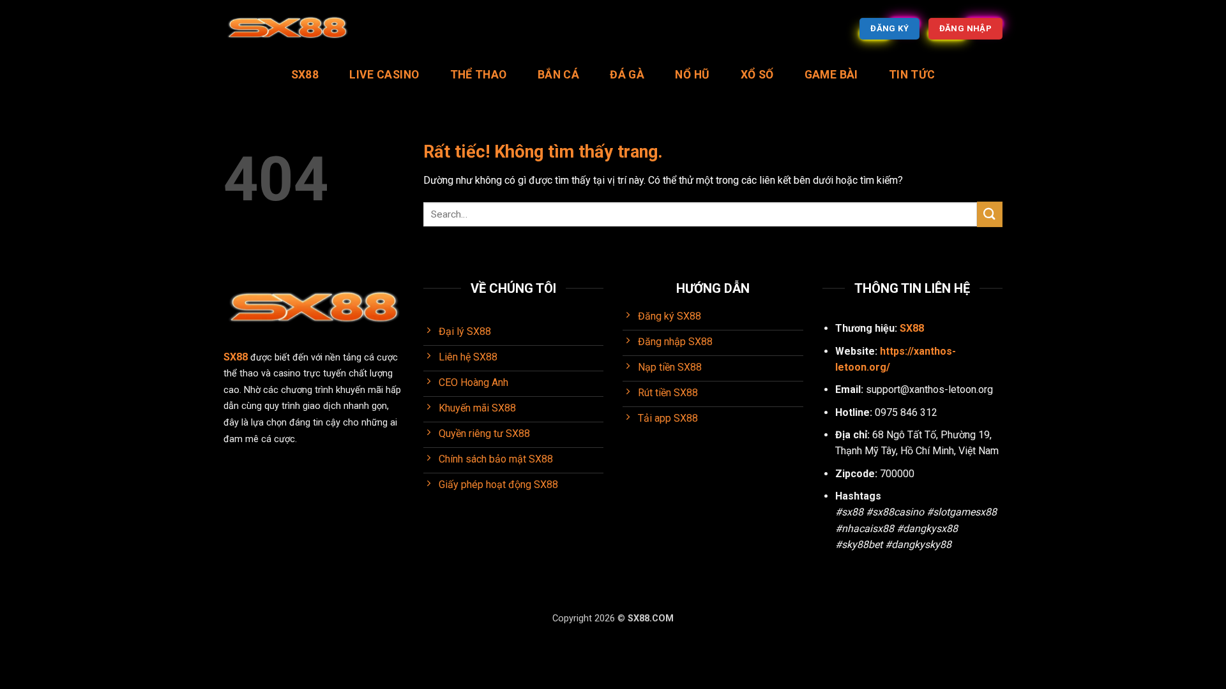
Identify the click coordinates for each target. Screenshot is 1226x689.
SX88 (305, 74)
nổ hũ (692, 74)
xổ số (757, 74)
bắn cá (558, 74)
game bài (831, 74)
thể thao (478, 74)
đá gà (627, 74)
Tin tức (912, 74)
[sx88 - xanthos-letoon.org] (287, 29)
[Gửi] (990, 214)
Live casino (384, 74)
